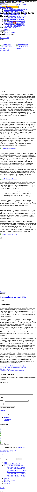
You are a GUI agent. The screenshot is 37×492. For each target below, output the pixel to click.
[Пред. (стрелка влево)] (0, 491)
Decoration (7, 417)
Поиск (19, 459)
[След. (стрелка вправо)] (2, 491)
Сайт (1, 404)
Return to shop (21, 447)
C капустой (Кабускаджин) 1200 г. (13, 297)
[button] (3, 292)
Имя (2, 397)
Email (2, 400)
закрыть (2, 410)
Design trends (7, 419)
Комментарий (5, 382)
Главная (2, 7)
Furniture (8, 7)
